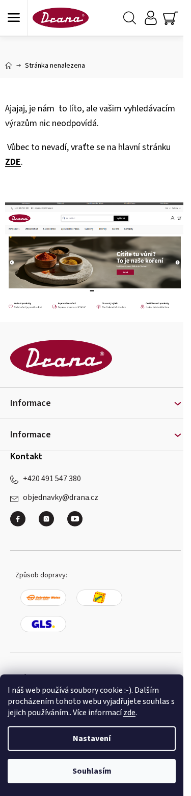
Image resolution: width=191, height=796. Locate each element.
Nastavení (92, 738)
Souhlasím (92, 771)
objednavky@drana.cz (60, 497)
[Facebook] (22, 523)
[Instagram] (50, 523)
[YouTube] (75, 518)
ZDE (13, 162)
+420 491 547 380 (52, 478)
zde (129, 712)
